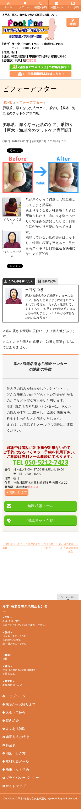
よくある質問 (16, 729)
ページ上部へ (67, 596)
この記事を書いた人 (20, 281)
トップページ (16, 696)
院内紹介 (12, 720)
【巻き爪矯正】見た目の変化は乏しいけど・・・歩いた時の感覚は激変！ (60, 548)
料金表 (11, 745)
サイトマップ (16, 786)
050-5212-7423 (46, 462)
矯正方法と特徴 (17, 737)
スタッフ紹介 (16, 712)
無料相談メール (40, 506)
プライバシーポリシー (22, 777)
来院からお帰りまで (21, 704)
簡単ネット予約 (40, 520)
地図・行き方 (18, 492)
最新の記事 (49, 281)
